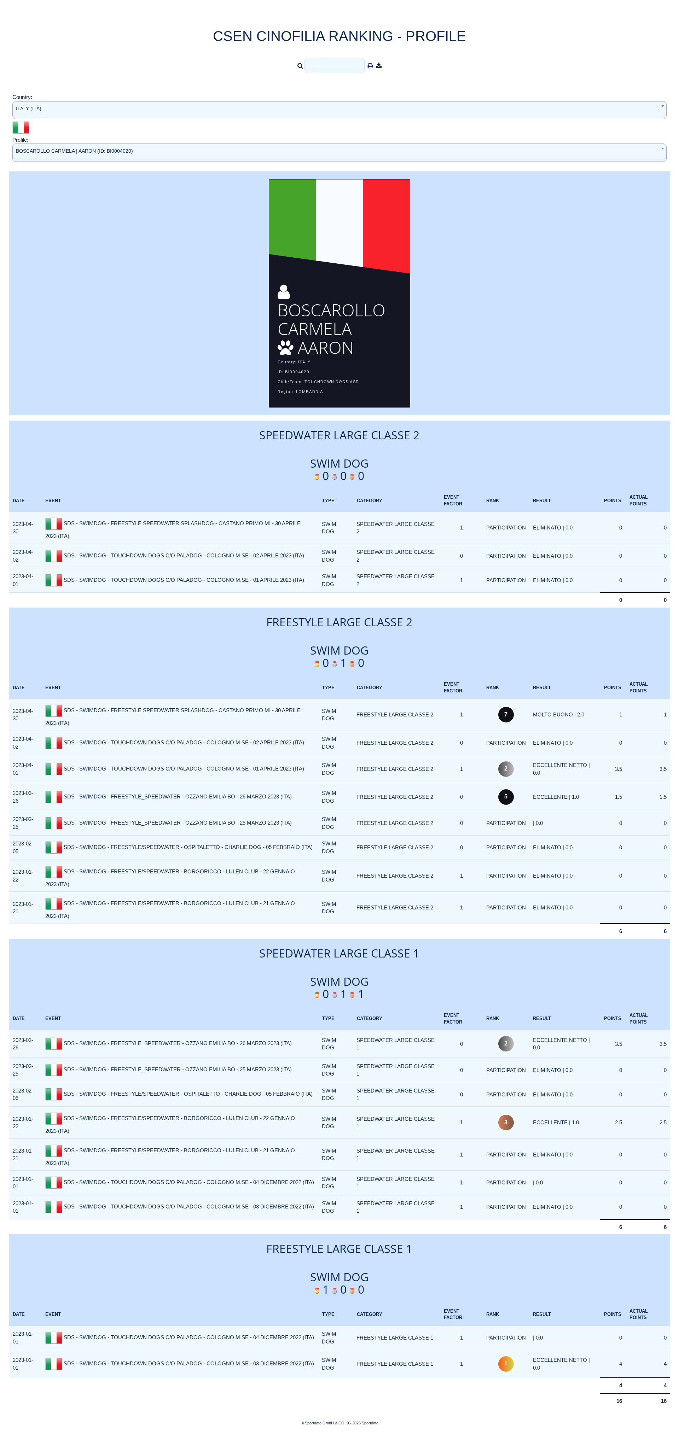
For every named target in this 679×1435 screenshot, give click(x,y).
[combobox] (339, 110)
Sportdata (370, 1423)
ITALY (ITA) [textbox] (28, 108)
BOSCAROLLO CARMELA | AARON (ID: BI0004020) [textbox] (74, 151)
